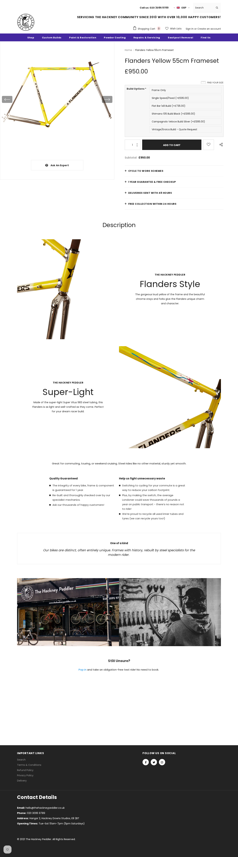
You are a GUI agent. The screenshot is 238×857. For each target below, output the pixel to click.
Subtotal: (131, 157)
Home (128, 50)
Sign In (190, 29)
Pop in (82, 669)
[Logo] (25, 22)
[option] (57, 99)
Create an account (209, 29)
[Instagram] (162, 762)
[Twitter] (154, 762)
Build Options (136, 89)
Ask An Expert (60, 165)
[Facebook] (146, 762)
